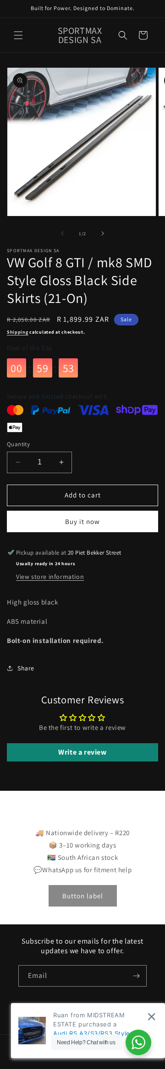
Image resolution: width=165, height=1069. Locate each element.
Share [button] (25, 668)
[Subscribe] (136, 976)
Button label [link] (82, 895)
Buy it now (82, 521)
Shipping (17, 332)
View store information (50, 576)
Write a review (82, 752)
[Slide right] (103, 233)
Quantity (18, 444)
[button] (18, 35)
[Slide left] (62, 233)
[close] (151, 1016)
